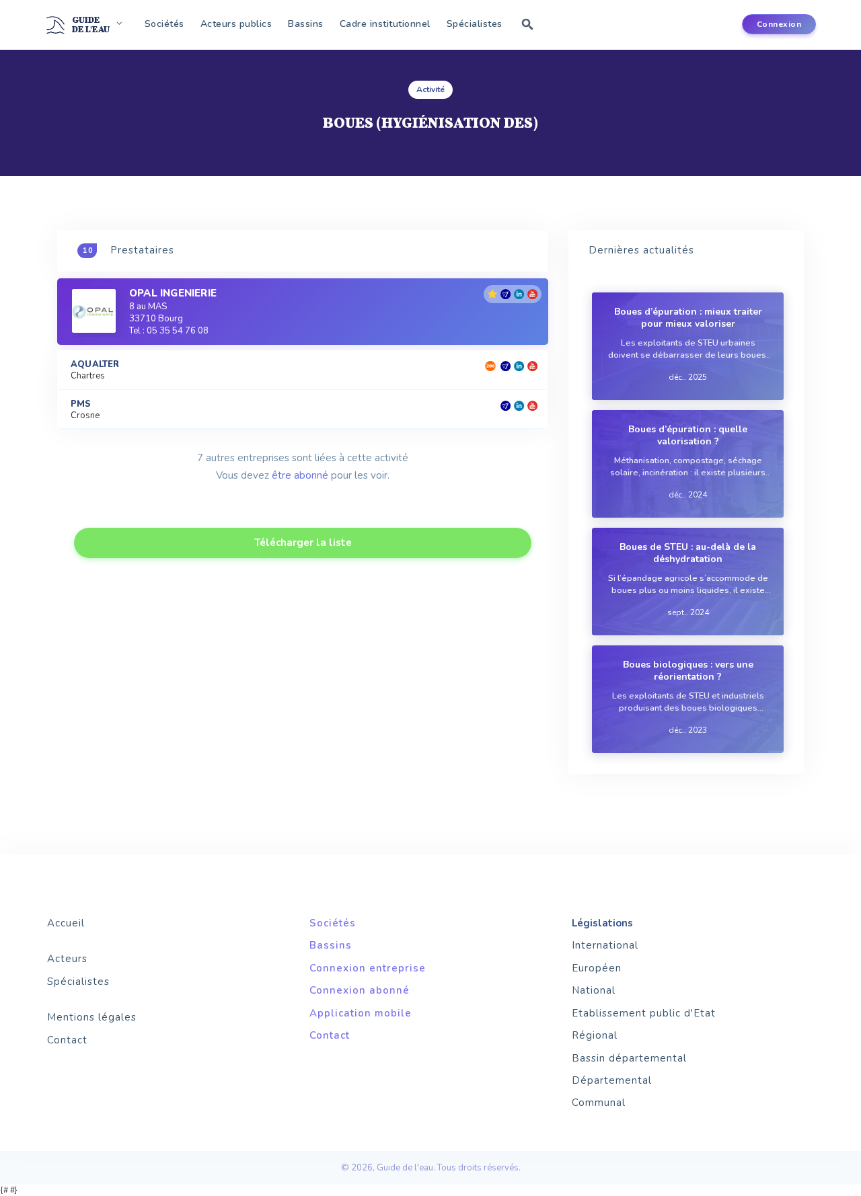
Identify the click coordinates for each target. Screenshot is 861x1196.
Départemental (612, 1080)
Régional (594, 1035)
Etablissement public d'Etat (644, 1013)
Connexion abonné (359, 990)
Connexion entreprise (367, 968)
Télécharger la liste (303, 542)
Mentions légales (92, 1017)
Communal (599, 1102)
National (593, 990)
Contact (67, 1040)
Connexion (779, 24)
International (605, 945)
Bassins (306, 23)
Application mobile (360, 1013)
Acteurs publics (236, 23)
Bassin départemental (629, 1058)
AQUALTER (95, 365)
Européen (597, 968)
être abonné (300, 475)
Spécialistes (474, 23)
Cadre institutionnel (385, 23)
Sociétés (164, 23)
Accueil (66, 923)
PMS (81, 404)
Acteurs (67, 958)
